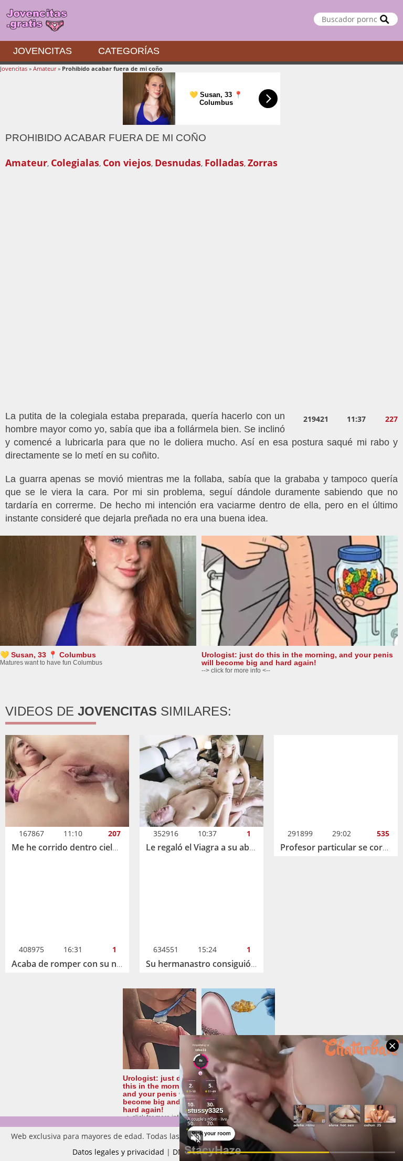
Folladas (224, 162)
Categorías (129, 51)
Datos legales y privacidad (118, 1152)
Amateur (44, 68)
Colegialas (75, 162)
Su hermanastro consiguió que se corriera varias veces (255, 964)
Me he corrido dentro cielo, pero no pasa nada (104, 847)
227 (391, 419)
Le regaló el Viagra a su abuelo (206, 847)
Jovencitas (42, 51)
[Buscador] (384, 19)
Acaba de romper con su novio (73, 964)
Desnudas (178, 162)
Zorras (263, 162)
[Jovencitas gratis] (201, 20)
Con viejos (127, 162)
